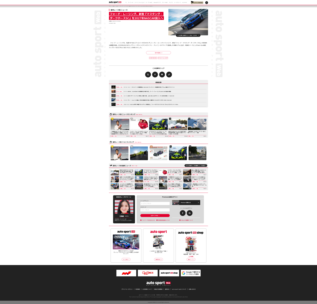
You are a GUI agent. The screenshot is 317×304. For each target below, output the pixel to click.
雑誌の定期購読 (158, 289)
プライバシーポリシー (127, 289)
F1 (126, 2)
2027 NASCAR (153, 57)
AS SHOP (184, 2)
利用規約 (137, 289)
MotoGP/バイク (157, 2)
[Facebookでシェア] (155, 74)
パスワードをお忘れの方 (148, 220)
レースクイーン (177, 2)
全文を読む (158, 53)
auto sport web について (179, 289)
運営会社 (167, 289)
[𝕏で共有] (148, 74)
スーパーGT (130, 2)
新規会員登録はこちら (164, 220)
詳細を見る (157, 259)
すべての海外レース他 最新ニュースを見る (195, 165)
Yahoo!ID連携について (187, 220)
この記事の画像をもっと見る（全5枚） (187, 35)
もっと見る (125, 259)
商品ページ (190, 259)
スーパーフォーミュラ (139, 2)
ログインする (154, 215)
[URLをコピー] (169, 74)
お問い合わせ (192, 289)
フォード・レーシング (163, 57)
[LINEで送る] (162, 74)
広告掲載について (147, 289)
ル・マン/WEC (149, 2)
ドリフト (171, 2)
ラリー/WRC (165, 2)
